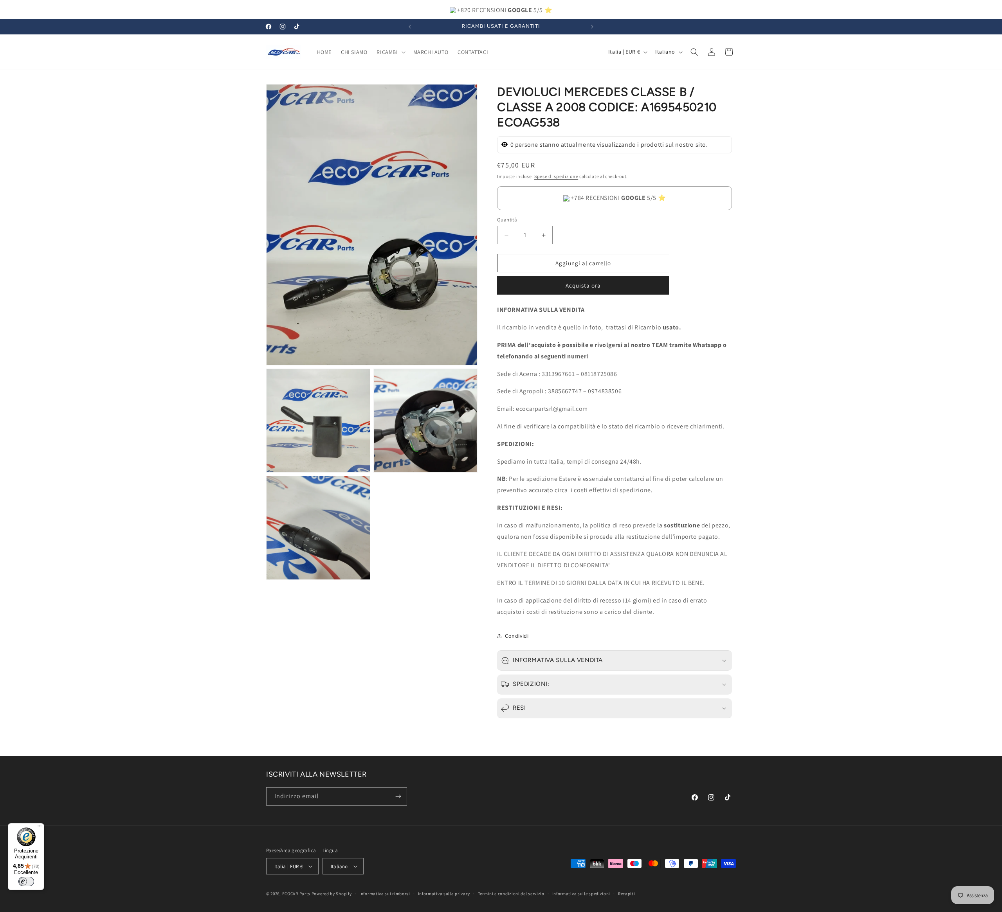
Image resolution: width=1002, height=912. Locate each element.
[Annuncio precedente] (409, 26)
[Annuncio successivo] (592, 26)
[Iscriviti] (398, 796)
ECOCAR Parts (296, 893)
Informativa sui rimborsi (384, 893)
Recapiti (626, 893)
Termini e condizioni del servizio (511, 893)
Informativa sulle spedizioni (581, 893)
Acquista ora (583, 285)
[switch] (26, 881)
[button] (390, 52)
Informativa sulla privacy (444, 893)
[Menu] (39, 828)
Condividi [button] (516, 635)
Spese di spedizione (556, 176)
